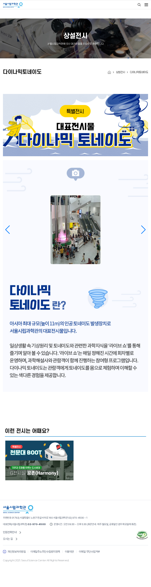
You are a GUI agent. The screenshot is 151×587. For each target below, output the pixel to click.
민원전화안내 (10, 532)
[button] (143, 229)
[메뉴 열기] (146, 4)
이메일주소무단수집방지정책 (45, 551)
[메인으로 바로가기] (109, 72)
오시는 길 (8, 538)
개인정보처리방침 (16, 551)
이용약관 (69, 551)
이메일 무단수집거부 (89, 551)
